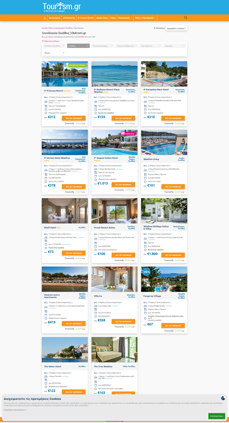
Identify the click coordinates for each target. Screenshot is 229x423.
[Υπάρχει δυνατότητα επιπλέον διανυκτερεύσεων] (72, 97)
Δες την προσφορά (74, 118)
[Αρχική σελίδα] (44, 17)
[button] (176, 28)
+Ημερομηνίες (65, 244)
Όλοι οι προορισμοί (57, 28)
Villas (113, 18)
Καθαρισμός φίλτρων (51, 41)
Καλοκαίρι (70, 17)
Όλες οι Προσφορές (144, 17)
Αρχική (44, 28)
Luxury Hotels (87, 17)
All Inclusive (54, 18)
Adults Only (102, 18)
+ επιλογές (56, 102)
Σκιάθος (69, 28)
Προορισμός (124, 17)
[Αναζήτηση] (185, 17)
